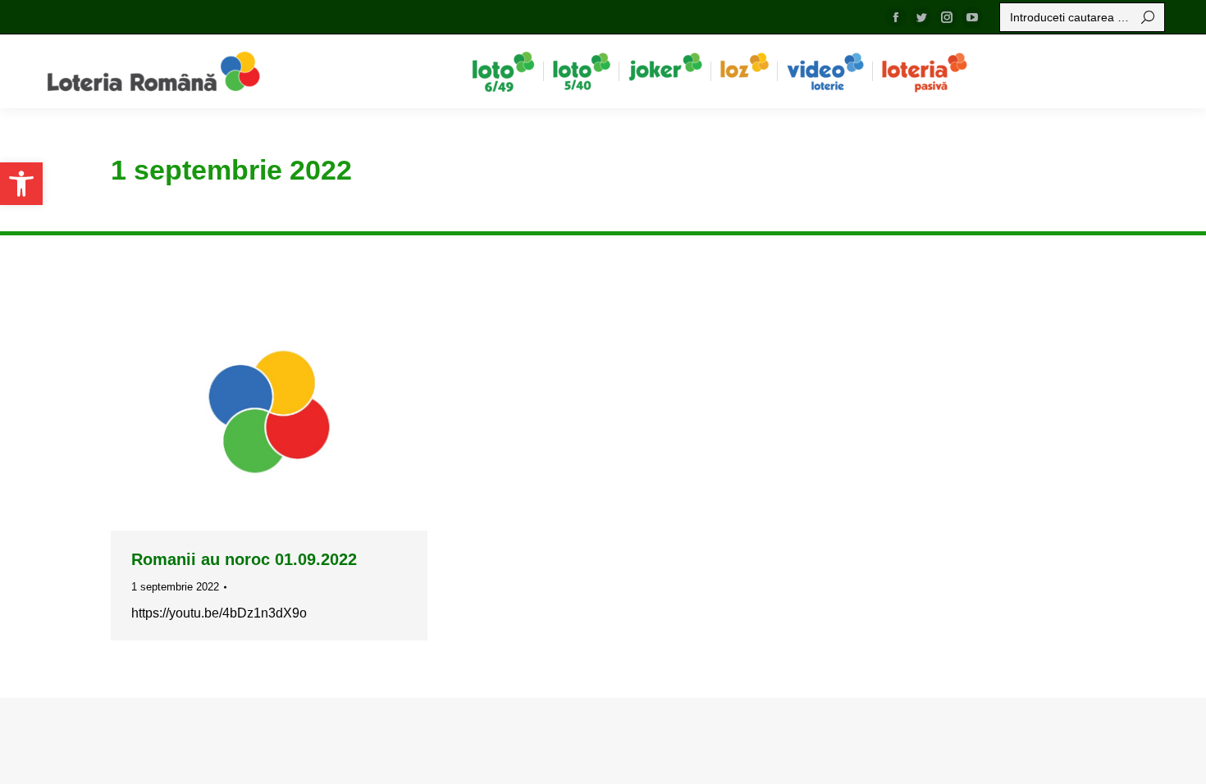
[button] (21, 183)
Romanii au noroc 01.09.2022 (244, 559)
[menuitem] (503, 71)
